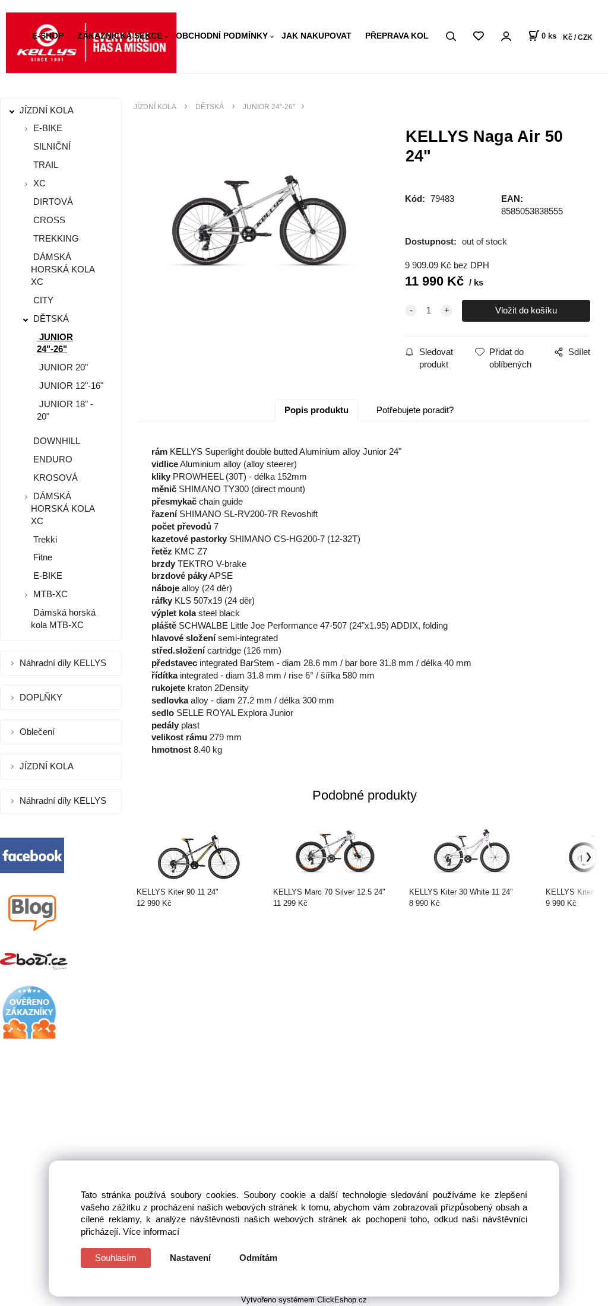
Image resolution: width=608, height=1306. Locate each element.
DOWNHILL (55, 441)
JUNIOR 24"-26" (55, 343)
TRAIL (44, 165)
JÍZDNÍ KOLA (48, 110)
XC (39, 183)
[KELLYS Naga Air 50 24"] (261, 224)
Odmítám (258, 1258)
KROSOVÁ (54, 478)
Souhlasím (116, 1258)
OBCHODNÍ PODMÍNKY (222, 35)
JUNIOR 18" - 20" (65, 410)
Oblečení (38, 732)
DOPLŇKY (42, 697)
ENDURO (51, 459)
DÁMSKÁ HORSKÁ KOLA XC (62, 269)
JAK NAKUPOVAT (316, 35)
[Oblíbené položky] (478, 36)
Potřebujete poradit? (415, 410)
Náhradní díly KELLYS (64, 663)
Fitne (41, 557)
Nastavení (190, 1258)
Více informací (151, 1231)
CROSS (48, 220)
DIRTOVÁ (52, 201)
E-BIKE (48, 128)
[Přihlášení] (506, 36)
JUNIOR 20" (62, 367)
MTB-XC (50, 594)
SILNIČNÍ (51, 146)
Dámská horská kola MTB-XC (63, 618)
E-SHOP (48, 35)
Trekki (44, 539)
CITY (42, 300)
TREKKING (55, 238)
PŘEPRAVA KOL (397, 35)
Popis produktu (316, 410)
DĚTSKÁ (51, 318)
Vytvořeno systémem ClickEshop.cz (304, 1299)
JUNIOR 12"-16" (70, 386)
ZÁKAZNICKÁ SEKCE (119, 35)
